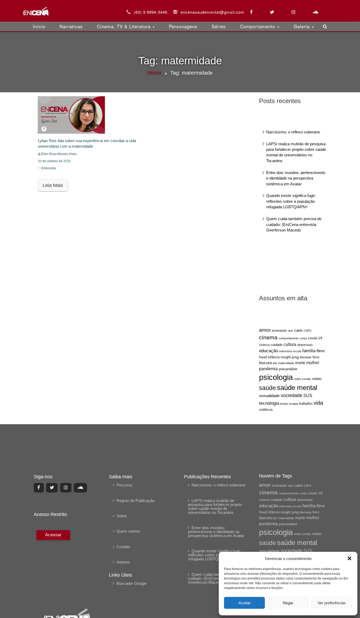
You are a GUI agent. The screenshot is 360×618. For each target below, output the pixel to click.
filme (321, 351)
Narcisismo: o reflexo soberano (293, 132)
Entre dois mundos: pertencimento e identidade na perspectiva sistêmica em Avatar (295, 178)
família (308, 350)
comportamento (289, 338)
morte (300, 363)
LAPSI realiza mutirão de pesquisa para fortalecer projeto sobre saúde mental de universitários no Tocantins (215, 506)
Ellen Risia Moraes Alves (59, 154)
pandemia (268, 368)
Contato (123, 546)
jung (295, 357)
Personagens (183, 26)
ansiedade (279, 330)
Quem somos (128, 531)
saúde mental (297, 387)
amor (265, 330)
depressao (305, 345)
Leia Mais (53, 185)
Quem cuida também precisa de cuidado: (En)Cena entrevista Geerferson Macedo (294, 224)
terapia (293, 403)
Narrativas (71, 26)
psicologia (276, 377)
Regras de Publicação (135, 500)
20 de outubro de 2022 (54, 161)
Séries (219, 26)
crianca (264, 344)
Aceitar (245, 603)
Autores (123, 562)
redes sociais (302, 378)
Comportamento (258, 26)
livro (316, 357)
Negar (288, 603)
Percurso (124, 485)
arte (290, 330)
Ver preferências (332, 603)
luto (275, 363)
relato (317, 378)
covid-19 (315, 338)
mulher (312, 362)
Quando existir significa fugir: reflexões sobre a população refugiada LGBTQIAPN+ (291, 201)
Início (39, 26)
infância (274, 357)
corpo (303, 338)
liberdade (306, 357)
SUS (307, 395)
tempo (284, 403)
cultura (290, 344)
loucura (265, 363)
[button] (349, 558)
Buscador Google (131, 583)
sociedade (291, 395)
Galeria (302, 26)
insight (286, 357)
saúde (267, 388)
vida (318, 403)
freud (263, 357)
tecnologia (269, 403)
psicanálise (288, 369)
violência (266, 410)
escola (297, 351)
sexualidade (269, 395)
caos (298, 330)
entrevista (285, 351)
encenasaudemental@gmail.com (212, 12)
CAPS (307, 330)
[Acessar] (52, 565)
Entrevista (49, 168)
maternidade (286, 363)
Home (154, 73)
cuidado (277, 345)
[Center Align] (39, 488)
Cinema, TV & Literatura (124, 26)
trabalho (306, 403)
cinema (268, 337)
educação (268, 350)
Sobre (121, 516)
